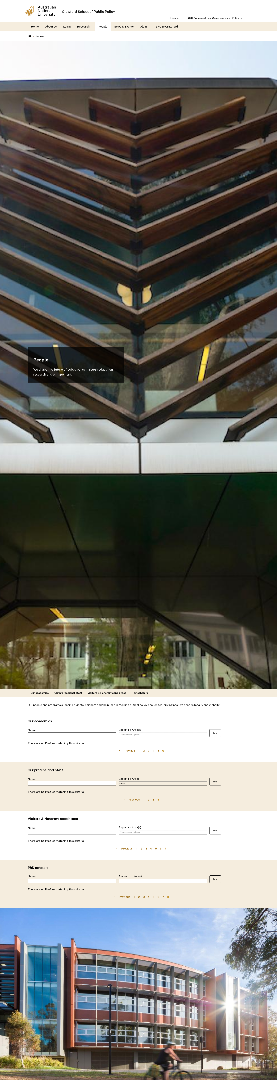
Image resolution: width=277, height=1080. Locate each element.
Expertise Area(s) (130, 729)
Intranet (175, 18)
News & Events (124, 26)
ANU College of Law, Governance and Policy (211, 19)
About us (51, 26)
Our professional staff (68, 692)
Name (32, 730)
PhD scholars (140, 692)
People (102, 26)
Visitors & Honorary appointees (107, 692)
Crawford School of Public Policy (88, 12)
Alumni (144, 26)
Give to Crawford (166, 26)
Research (83, 26)
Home (35, 26)
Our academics (39, 692)
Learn (67, 26)
